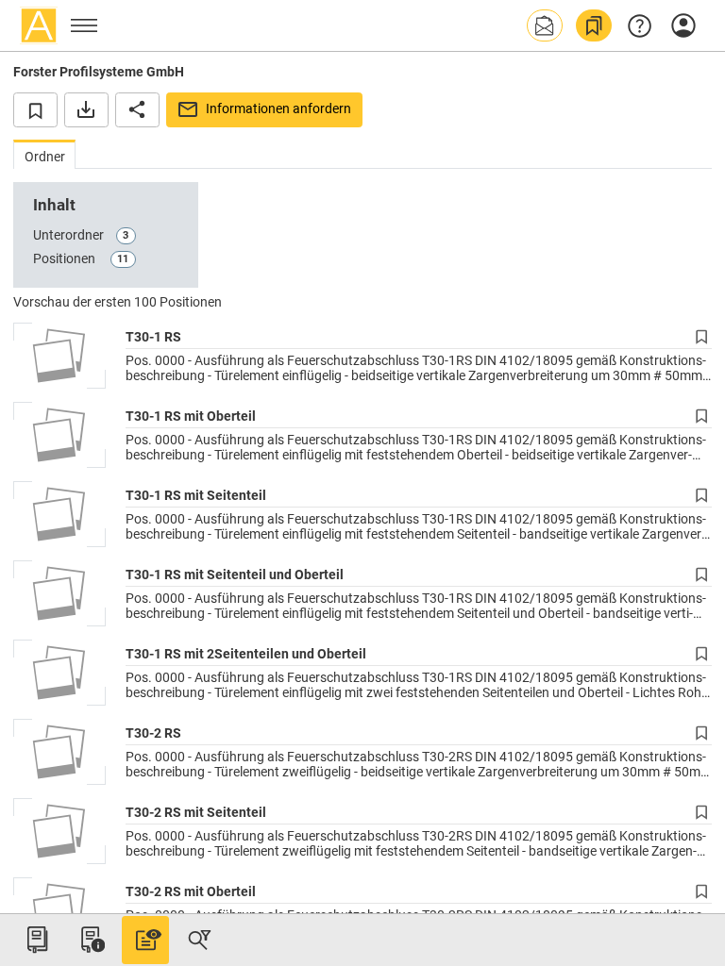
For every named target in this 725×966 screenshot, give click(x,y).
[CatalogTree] (36, 939)
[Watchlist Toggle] (35, 109)
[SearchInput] (199, 939)
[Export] (86, 109)
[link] (594, 25)
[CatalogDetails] (145, 939)
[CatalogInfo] (90, 939)
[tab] (44, 154)
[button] (545, 25)
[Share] (137, 109)
